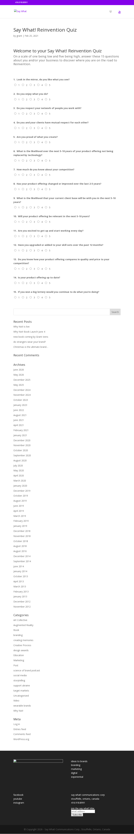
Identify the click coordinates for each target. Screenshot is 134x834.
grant (19, 35)
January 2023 (20, 405)
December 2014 (21, 556)
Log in (16, 724)
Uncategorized (21, 695)
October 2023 (20, 399)
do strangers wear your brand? (29, 341)
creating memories (23, 640)
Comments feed (22, 734)
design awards (21, 650)
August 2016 (20, 551)
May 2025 (18, 384)
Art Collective (20, 620)
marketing (76, 769)
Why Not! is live (21, 326)
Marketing (18, 660)
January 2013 (20, 596)
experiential (77, 776)
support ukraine (21, 685)
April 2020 (18, 475)
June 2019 (18, 505)
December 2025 (21, 379)
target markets (21, 690)
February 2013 (21, 591)
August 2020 (20, 460)
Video (16, 700)
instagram (18, 802)
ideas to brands (79, 761)
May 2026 (18, 374)
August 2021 (20, 415)
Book (16, 630)
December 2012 (21, 601)
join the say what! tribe (82, 808)
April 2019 (18, 510)
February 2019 (21, 520)
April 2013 (18, 581)
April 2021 (18, 425)
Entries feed (19, 729)
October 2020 (20, 450)
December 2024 (21, 389)
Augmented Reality (23, 625)
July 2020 (18, 465)
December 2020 (21, 440)
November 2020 (22, 445)
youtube (17, 798)
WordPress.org (21, 739)
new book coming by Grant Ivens (30, 336)
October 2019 (20, 495)
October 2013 (20, 576)
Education (18, 655)
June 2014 (18, 566)
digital (74, 772)
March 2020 (19, 480)
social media (20, 675)
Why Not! (18, 710)
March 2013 (19, 586)
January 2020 (20, 485)
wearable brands (22, 705)
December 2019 (21, 490)
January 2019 (20, 525)
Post (15, 665)
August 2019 (20, 500)
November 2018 (22, 536)
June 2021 (18, 420)
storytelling (19, 680)
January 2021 (20, 435)
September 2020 (22, 455)
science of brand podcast (26, 670)
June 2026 (18, 369)
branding (18, 635)
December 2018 (21, 531)
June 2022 (18, 410)
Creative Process (22, 645)
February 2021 (21, 430)
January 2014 (20, 571)
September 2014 (22, 561)
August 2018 (20, 546)
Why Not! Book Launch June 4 (29, 331)
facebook (18, 794)
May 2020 (18, 470)
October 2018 (20, 541)
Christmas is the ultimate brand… (30, 346)
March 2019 (19, 515)
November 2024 (22, 394)
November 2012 (22, 606)
